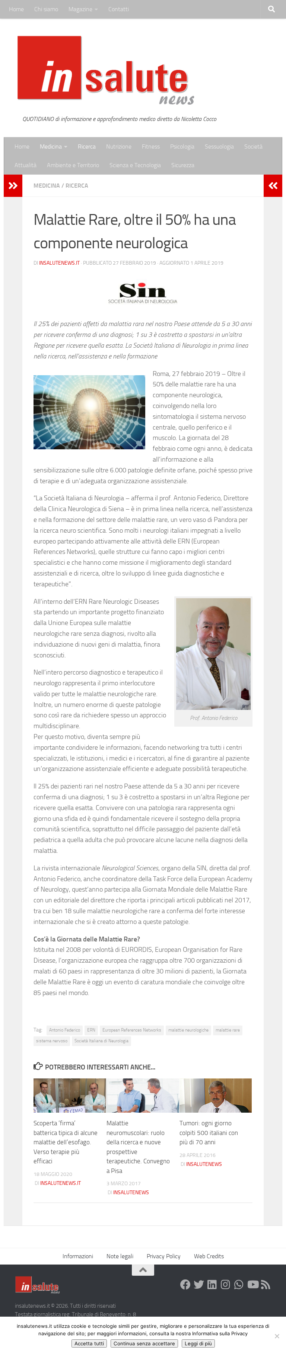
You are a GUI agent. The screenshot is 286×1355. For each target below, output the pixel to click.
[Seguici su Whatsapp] (239, 1284)
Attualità (25, 165)
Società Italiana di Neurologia (101, 1040)
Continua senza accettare (144, 1343)
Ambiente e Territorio (73, 165)
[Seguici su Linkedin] (212, 1284)
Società (253, 146)
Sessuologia (219, 146)
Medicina (51, 146)
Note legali (120, 1256)
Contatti (118, 9)
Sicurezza (182, 165)
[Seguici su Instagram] (225, 1284)
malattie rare (228, 1030)
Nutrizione (118, 146)
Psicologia (182, 146)
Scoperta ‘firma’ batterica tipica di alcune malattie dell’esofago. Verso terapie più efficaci (66, 1142)
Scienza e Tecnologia (135, 165)
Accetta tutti (89, 1343)
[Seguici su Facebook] (185, 1284)
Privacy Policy (164, 1256)
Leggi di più (198, 1343)
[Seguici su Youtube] (252, 1284)
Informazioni (78, 1256)
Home (16, 9)
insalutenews (131, 1192)
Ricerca (87, 146)
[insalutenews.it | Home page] (106, 71)
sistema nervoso (51, 1040)
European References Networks (131, 1030)
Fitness (151, 146)
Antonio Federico (64, 1030)
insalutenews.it (59, 263)
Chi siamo (46, 9)
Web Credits (209, 1256)
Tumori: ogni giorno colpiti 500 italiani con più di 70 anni (208, 1132)
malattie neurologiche (188, 1030)
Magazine (80, 9)
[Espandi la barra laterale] (13, 186)
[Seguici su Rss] (266, 1284)
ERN (91, 1030)
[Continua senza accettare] (276, 1336)
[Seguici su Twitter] (199, 1284)
